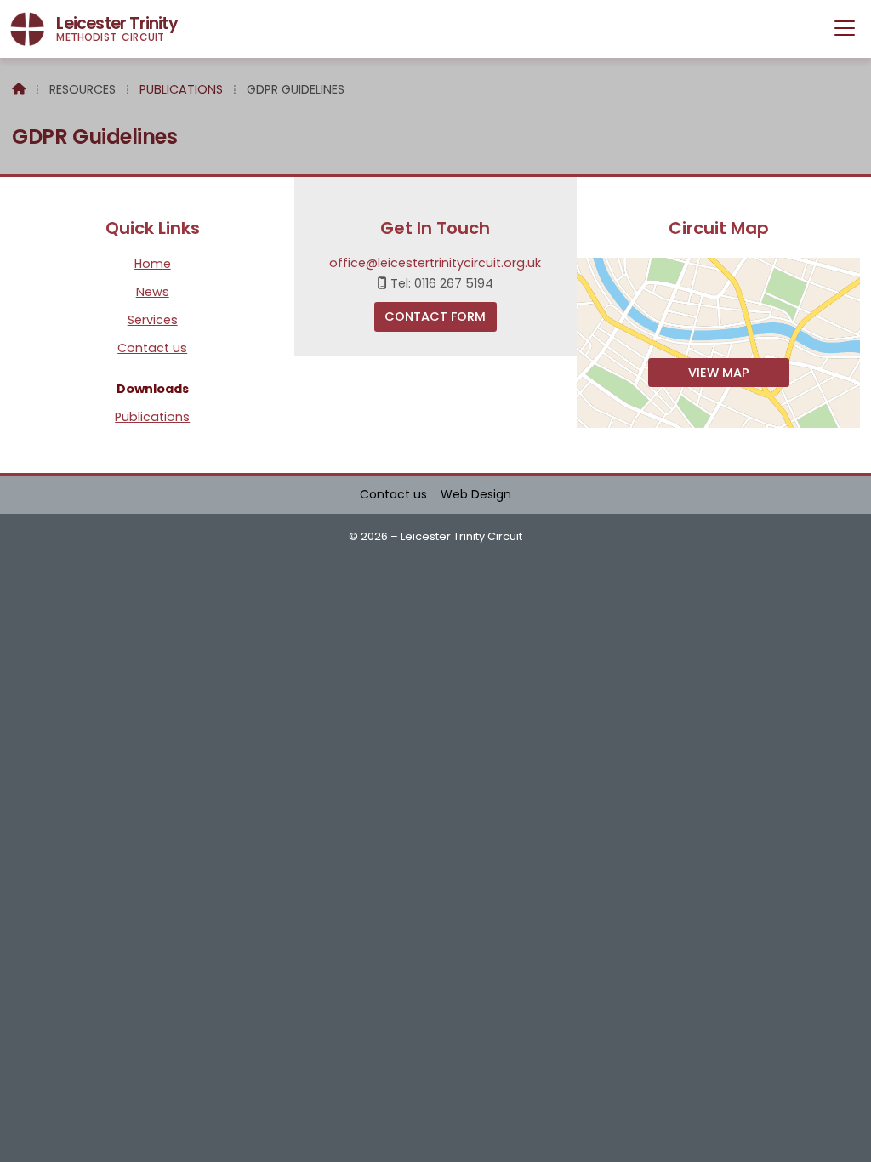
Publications (181, 89)
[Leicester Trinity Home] (27, 29)
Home (152, 264)
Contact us (152, 348)
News (152, 292)
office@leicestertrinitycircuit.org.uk (435, 262)
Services (153, 320)
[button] (845, 27)
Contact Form (435, 316)
